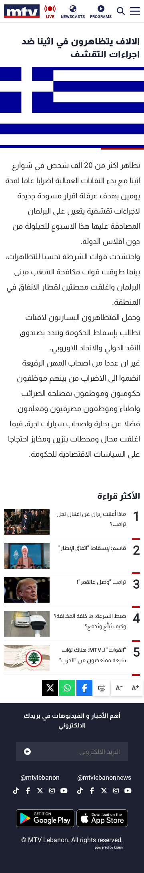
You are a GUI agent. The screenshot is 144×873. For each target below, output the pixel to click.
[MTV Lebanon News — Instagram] (116, 791)
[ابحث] (121, 11)
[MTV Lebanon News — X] (104, 791)
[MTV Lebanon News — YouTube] (128, 791)
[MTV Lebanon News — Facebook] (92, 791)
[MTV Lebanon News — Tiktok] (80, 791)
